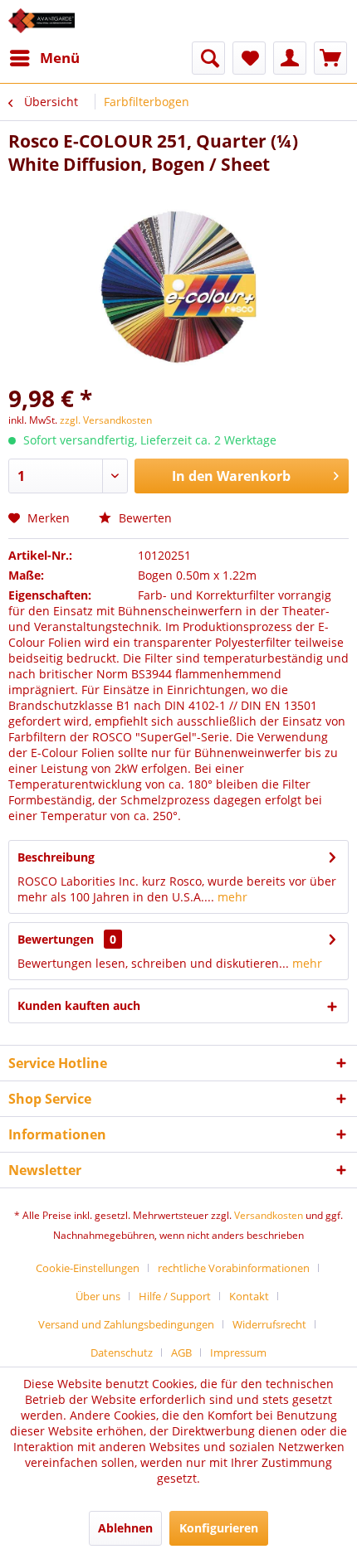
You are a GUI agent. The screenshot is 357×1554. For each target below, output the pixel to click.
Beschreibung (56, 857)
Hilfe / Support (175, 1296)
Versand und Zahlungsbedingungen (126, 1324)
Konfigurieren (218, 1528)
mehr (230, 897)
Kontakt (249, 1296)
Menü (60, 57)
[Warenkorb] (330, 58)
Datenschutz (121, 1352)
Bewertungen (55, 939)
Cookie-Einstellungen (87, 1267)
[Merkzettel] (249, 58)
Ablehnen (125, 1528)
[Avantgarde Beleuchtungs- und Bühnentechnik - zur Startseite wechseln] (41, 20)
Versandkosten (268, 1215)
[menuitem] (44, 58)
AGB (181, 1352)
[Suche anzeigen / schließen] (208, 58)
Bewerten (143, 518)
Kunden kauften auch (78, 1005)
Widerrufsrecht (269, 1324)
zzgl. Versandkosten (106, 420)
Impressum (238, 1352)
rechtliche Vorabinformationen (234, 1267)
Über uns (98, 1296)
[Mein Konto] (289, 58)
